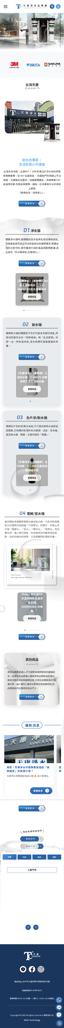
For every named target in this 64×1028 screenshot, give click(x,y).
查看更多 (38, 790)
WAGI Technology (32, 1020)
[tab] (10, 857)
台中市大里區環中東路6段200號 (36, 981)
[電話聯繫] (59, 1000)
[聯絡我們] (32, 839)
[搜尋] (52, 6)
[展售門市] (32, 846)
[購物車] (58, 6)
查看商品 (32, 296)
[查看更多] (32, 204)
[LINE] (59, 1007)
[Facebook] (59, 1015)
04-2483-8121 (36, 990)
